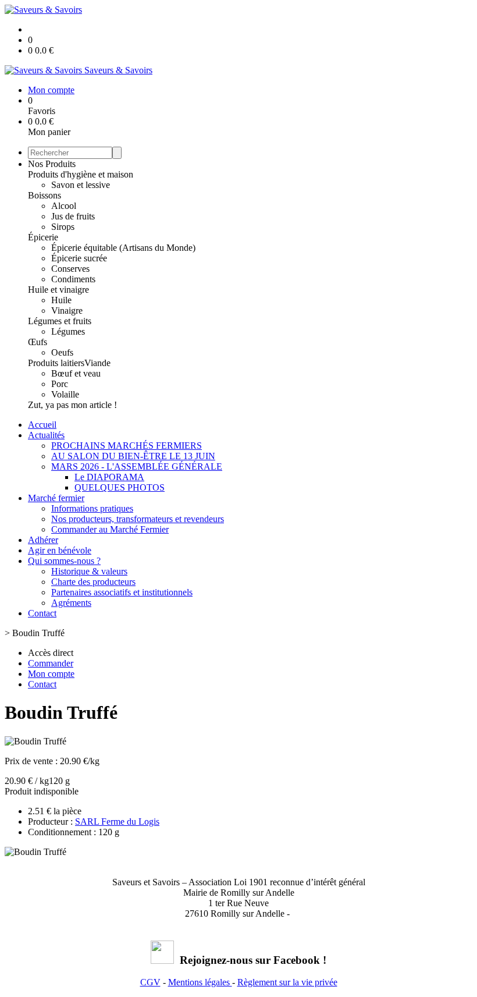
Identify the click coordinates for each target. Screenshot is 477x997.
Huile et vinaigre (58, 290)
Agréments (71, 603)
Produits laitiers (56, 363)
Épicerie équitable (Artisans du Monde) (123, 248)
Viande (97, 363)
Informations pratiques (92, 508)
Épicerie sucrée (79, 258)
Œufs (37, 342)
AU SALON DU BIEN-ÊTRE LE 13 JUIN (133, 456)
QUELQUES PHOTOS (119, 487)
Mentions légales (200, 982)
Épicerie (43, 237)
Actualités (46, 435)
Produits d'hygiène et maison (80, 174)
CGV (150, 982)
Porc (59, 384)
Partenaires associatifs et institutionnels (122, 592)
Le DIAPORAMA (109, 477)
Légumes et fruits (59, 321)
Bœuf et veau (76, 373)
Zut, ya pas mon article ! (72, 405)
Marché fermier (56, 498)
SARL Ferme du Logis (117, 821)
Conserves (70, 269)
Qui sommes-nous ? (64, 561)
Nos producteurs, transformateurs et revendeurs (137, 519)
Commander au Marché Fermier (110, 529)
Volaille (65, 394)
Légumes (68, 331)
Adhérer (43, 540)
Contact (42, 613)
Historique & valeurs (89, 571)
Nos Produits (52, 164)
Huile (61, 300)
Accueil (42, 425)
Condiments (73, 279)
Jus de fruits (73, 216)
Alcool (63, 206)
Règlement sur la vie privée (287, 982)
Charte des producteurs (93, 582)
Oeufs (62, 352)
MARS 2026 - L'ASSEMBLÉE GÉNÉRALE (136, 466)
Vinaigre (67, 310)
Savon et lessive (80, 185)
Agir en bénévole (59, 550)
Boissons (44, 195)
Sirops (62, 227)
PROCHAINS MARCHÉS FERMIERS (126, 445)
